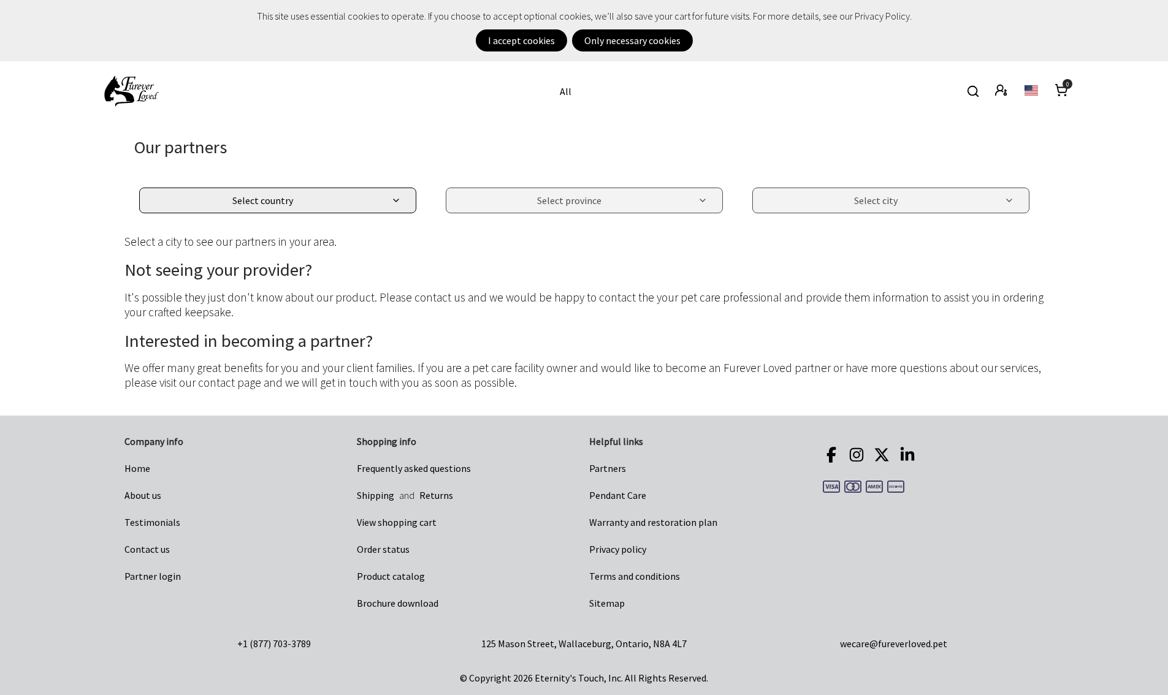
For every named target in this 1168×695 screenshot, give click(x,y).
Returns (436, 495)
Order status (383, 549)
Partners (607, 468)
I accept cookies (521, 40)
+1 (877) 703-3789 (274, 643)
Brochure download (397, 603)
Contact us (147, 549)
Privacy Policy (882, 16)
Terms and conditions (634, 576)
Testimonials (152, 522)
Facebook (833, 455)
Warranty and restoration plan (653, 522)
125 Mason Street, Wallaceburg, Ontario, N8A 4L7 (584, 643)
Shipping (375, 495)
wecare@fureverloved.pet (893, 643)
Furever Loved (131, 91)
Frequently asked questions (414, 468)
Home (137, 468)
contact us (439, 297)
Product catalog (391, 576)
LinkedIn (909, 455)
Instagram (858, 455)
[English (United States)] (1032, 91)
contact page (229, 382)
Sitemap (607, 603)
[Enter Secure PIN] (1002, 91)
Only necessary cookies (632, 40)
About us (142, 495)
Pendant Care (617, 495)
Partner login (152, 576)
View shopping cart (397, 522)
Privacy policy (617, 549)
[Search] (973, 91)
